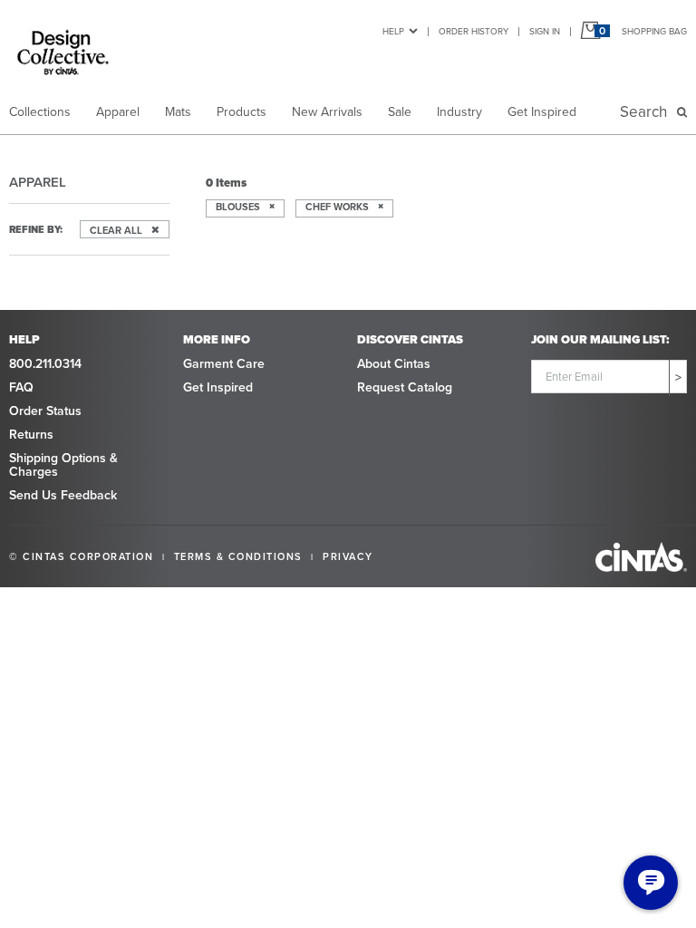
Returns (31, 434)
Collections (40, 111)
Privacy (348, 556)
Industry (459, 111)
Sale (399, 111)
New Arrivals (327, 111)
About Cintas (393, 363)
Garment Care (224, 363)
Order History (473, 31)
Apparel (118, 111)
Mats (178, 111)
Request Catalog (404, 387)
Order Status (45, 410)
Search (647, 112)
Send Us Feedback (63, 495)
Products (241, 111)
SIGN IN (544, 31)
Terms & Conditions (238, 556)
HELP (393, 31)
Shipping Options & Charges (63, 465)
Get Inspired (542, 111)
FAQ (21, 387)
